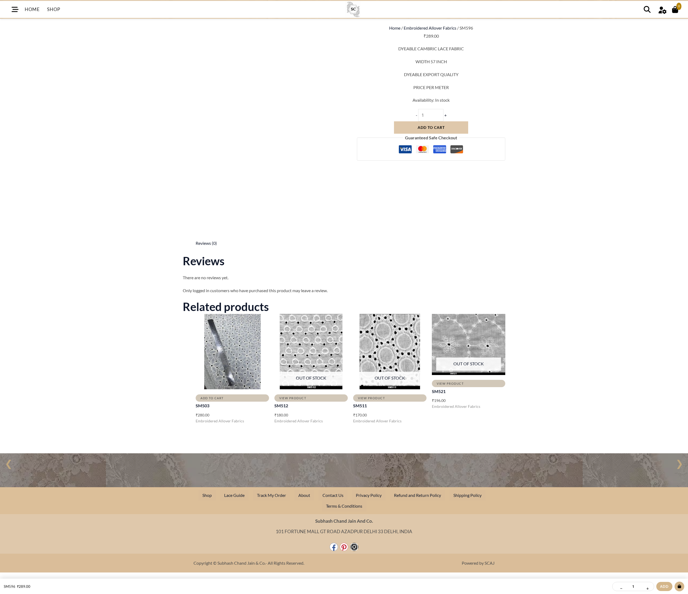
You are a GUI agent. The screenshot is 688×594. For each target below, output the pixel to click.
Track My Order (271, 495)
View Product (292, 398)
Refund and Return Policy (417, 495)
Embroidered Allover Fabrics (430, 27)
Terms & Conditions (344, 505)
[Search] (647, 9)
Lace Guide (234, 495)
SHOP (53, 9)
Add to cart (431, 127)
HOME (32, 9)
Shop (207, 495)
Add (664, 586)
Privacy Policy (369, 495)
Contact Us (332, 495)
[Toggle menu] (15, 9)
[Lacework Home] (353, 9)
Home (394, 27)
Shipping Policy (467, 495)
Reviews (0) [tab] (206, 243)
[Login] (662, 9)
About (304, 495)
